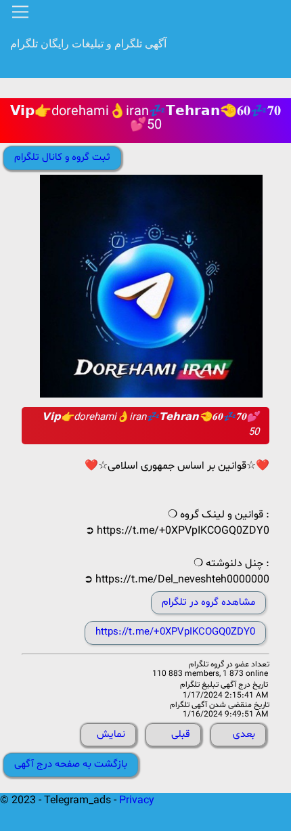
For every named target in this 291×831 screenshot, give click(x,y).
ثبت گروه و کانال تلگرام (62, 157)
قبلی (180, 734)
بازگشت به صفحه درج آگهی (70, 764)
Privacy (136, 800)
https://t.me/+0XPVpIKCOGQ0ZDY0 (175, 632)
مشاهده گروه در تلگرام (208, 602)
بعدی (244, 734)
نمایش (111, 734)
